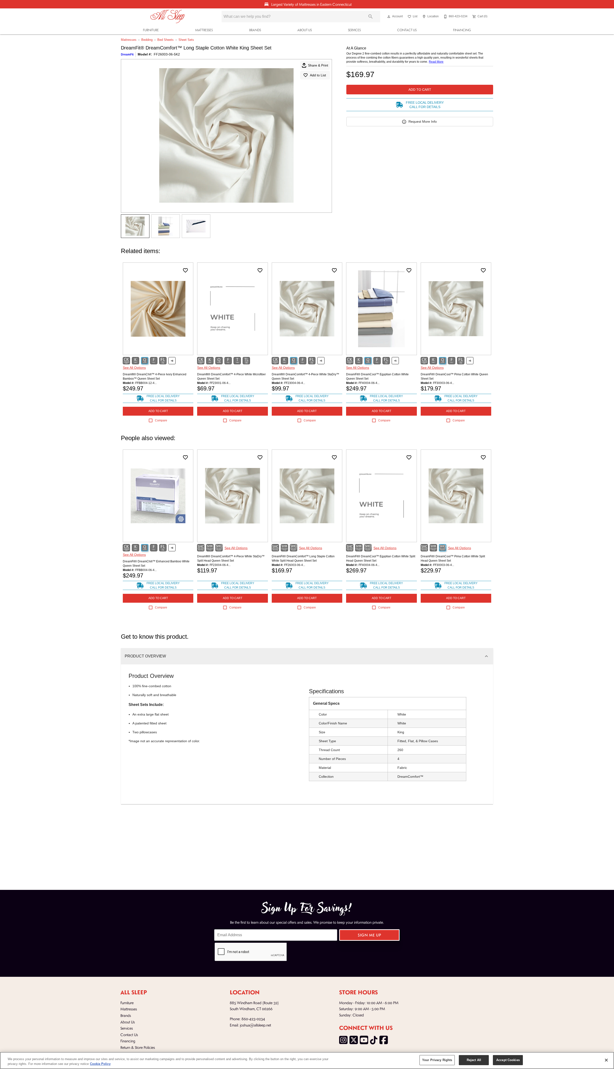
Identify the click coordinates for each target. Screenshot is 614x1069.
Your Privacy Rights (437, 1060)
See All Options (134, 368)
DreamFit (127, 54)
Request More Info (422, 121)
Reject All (474, 1060)
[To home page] (167, 16)
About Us (304, 30)
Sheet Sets (186, 40)
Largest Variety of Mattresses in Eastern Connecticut (311, 4)
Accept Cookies (508, 1060)
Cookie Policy (100, 1064)
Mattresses (204, 30)
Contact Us (407, 30)
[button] (389, 16)
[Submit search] (370, 16)
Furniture (151, 30)
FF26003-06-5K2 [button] (167, 54)
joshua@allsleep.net (255, 1025)
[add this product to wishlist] (185, 270)
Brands (255, 30)
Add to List (318, 75)
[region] (307, 1060)
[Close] (606, 1060)
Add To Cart (419, 89)
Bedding (147, 40)
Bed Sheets (165, 40)
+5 (321, 361)
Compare (161, 420)
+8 (172, 361)
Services (354, 30)
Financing (462, 30)
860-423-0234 (253, 1018)
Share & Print (318, 65)
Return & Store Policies (137, 1047)
